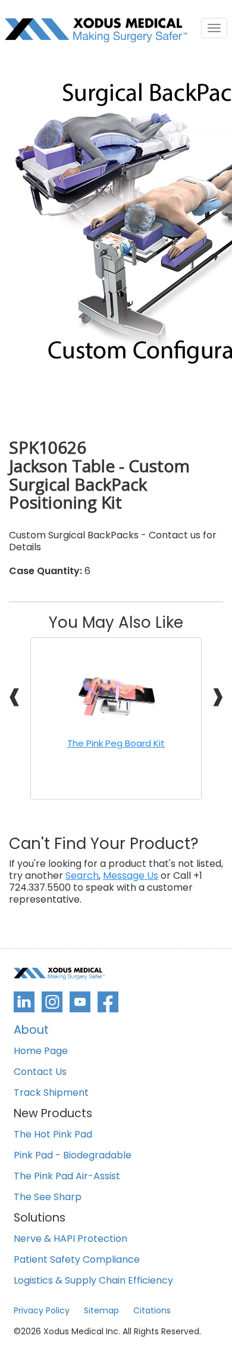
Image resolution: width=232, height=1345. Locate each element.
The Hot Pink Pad (53, 1135)
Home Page (41, 1051)
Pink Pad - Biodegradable (72, 1155)
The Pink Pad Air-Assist (67, 1176)
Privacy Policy (42, 1310)
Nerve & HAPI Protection (70, 1239)
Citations (152, 1310)
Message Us (130, 876)
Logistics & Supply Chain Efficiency (93, 1281)
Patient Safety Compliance (77, 1260)
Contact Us (40, 1072)
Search (82, 876)
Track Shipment (51, 1093)
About (31, 1031)
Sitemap (101, 1310)
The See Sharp (47, 1197)
